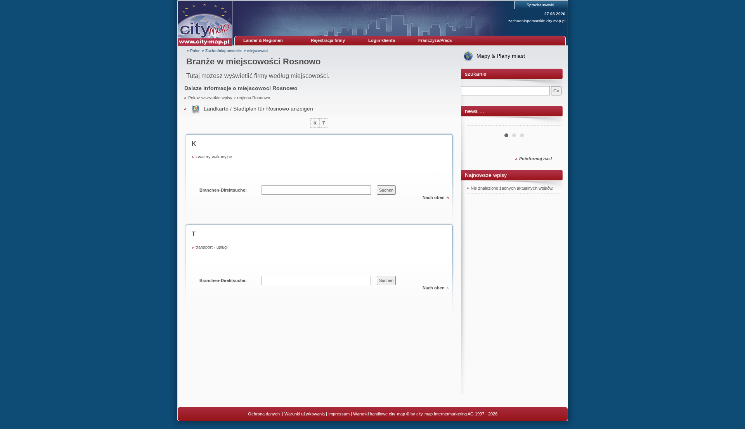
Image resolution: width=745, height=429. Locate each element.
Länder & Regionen (263, 40)
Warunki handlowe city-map (379, 414)
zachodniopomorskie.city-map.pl (536, 21)
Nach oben (434, 197)
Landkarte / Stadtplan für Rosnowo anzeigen (258, 109)
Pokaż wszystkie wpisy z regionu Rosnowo (229, 97)
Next (552, 122)
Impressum (339, 414)
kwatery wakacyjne (214, 156)
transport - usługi (211, 247)
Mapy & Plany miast (500, 56)
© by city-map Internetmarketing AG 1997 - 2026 (451, 414)
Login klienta (381, 40)
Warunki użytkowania (304, 414)
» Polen (194, 50)
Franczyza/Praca (435, 40)
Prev (477, 122)
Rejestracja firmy (328, 40)
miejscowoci (257, 50)
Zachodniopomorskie (224, 50)
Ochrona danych (264, 414)
